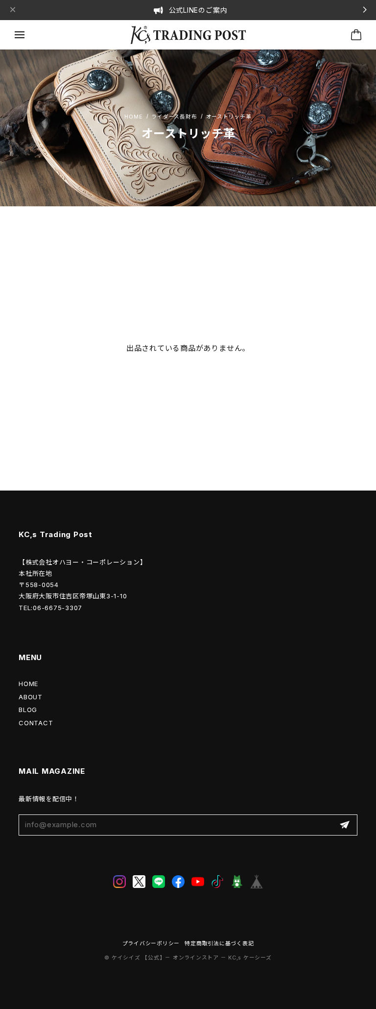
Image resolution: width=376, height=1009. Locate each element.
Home (133, 117)
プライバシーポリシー (151, 943)
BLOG (28, 710)
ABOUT (31, 697)
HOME (28, 684)
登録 (344, 825)
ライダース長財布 (174, 117)
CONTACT (36, 723)
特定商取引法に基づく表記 (219, 943)
